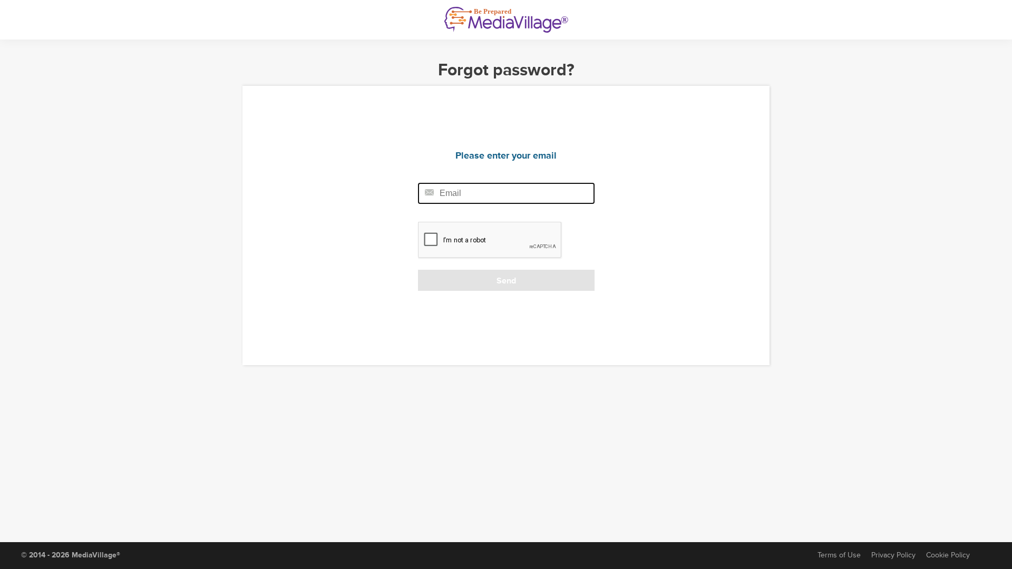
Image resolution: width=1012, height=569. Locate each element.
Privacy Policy (893, 555)
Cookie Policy (948, 555)
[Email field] (506, 193)
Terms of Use (839, 555)
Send (506, 281)
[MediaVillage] (506, 20)
